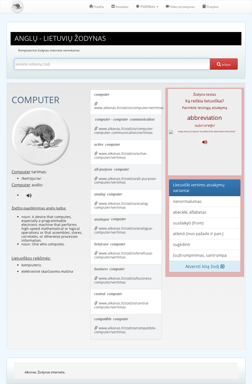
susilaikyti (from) (188, 223)
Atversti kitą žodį (202, 266)
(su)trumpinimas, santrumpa (200, 255)
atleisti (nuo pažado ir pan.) (198, 233)
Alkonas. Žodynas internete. (45, 372)
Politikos (148, 6)
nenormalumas (187, 201)
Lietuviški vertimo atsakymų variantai (198, 187)
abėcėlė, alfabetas (189, 212)
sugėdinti (181, 244)
